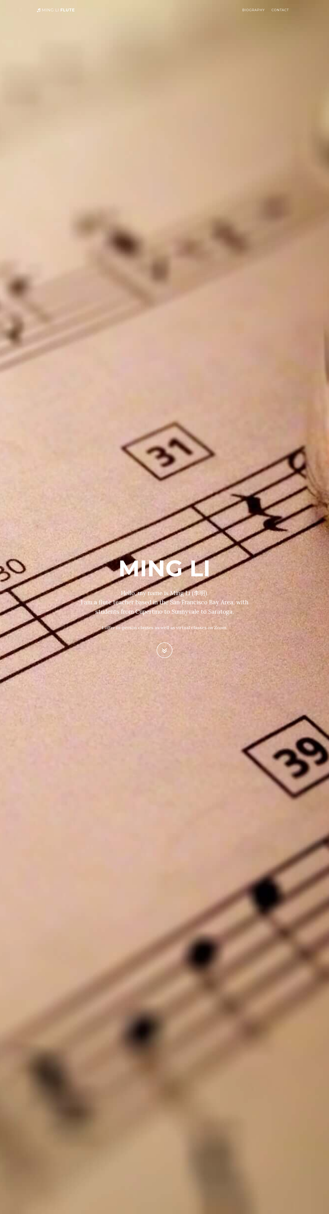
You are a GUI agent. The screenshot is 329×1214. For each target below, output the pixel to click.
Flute (58, 10)
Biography (253, 10)
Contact (280, 10)
